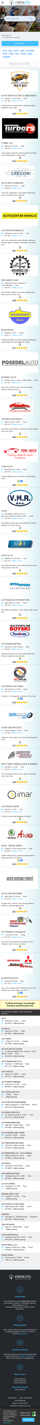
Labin (22, 51)
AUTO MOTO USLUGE (12, 37)
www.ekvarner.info (20, 1381)
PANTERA (5, 1214)
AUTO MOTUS (7, 1071)
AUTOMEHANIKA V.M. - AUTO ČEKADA (17, 1153)
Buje (10, 51)
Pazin (5, 54)
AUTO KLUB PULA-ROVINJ (12, 1049)
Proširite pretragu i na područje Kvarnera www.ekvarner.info (20, 1004)
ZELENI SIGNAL (7, 1255)
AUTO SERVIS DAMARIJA (11, 1082)
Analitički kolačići (25, 1415)
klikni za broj (18, 1023)
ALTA (4, 1018)
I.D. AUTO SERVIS (8, 1184)
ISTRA (5, 51)
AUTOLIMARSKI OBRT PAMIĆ (13, 1133)
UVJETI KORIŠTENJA (25, 1398)
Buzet (16, 51)
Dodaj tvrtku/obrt (21, 64)
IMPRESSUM (12, 1398)
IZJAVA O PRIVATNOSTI (20, 1403)
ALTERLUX (6, 1028)
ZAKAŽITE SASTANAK (27, 1356)
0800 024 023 (23, 1334)
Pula (17, 54)
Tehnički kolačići (25, 1413)
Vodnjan (6, 57)
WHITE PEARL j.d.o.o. (10, 1245)
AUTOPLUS (6, 1163)
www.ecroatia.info (20, 1383)
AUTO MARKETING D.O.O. (12, 1061)
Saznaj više (6, 1422)
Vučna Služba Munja (10, 1235)
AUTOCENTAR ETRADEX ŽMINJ (14, 1102)
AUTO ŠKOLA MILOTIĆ (10, 1092)
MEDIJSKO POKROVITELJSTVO (20, 1406)
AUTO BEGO (6, 1039)
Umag (29, 54)
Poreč (11, 54)
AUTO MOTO (6, 35)
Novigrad (30, 51)
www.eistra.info (20, 1379)
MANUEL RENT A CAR (10, 1194)
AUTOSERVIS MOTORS (10, 1173)
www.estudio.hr (20, 1389)
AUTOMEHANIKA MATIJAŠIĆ (13, 1143)
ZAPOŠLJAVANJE (20, 1400)
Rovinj (23, 54)
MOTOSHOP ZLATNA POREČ (13, 1204)
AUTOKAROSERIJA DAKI (11, 1122)
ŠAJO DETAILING (8, 1224)
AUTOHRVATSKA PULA (11, 1112)
